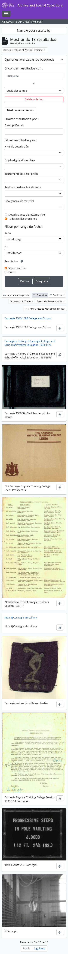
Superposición (17, 268)
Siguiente (39, 948)
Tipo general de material (19, 201)
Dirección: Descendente (50, 301)
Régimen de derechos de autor (23, 187)
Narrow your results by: (34, 30)
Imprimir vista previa (17, 295)
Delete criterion (34, 99)
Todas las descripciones (22, 218)
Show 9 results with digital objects (46, 308)
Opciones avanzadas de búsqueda (29, 59)
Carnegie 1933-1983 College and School (28, 318)
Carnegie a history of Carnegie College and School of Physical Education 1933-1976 (30, 343)
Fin (6, 246)
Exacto (12, 272)
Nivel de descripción (17, 146)
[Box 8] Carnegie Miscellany (21, 617)
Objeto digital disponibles (20, 160)
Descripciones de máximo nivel (26, 214)
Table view (58, 295)
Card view (41, 295)
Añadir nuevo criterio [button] (19, 110)
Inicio (8, 233)
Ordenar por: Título (20, 301)
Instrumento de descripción (21, 174)
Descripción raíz (14, 125)
